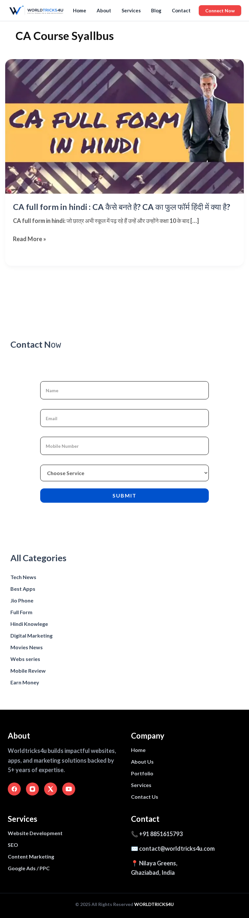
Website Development (35, 833)
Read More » (29, 239)
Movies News (26, 647)
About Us (142, 761)
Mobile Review (28, 670)
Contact (181, 10)
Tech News (23, 577)
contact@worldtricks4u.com (177, 848)
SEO (13, 845)
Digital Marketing (31, 635)
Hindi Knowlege (29, 624)
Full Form (21, 612)
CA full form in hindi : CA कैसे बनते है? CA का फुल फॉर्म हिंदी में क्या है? (121, 207)
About (104, 10)
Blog (156, 10)
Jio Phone (21, 600)
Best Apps (22, 589)
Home (79, 10)
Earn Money (24, 682)
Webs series (25, 659)
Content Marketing (31, 856)
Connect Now (220, 10)
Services (131, 10)
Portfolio (142, 773)
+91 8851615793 (161, 833)
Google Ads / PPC (29, 868)
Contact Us (144, 797)
